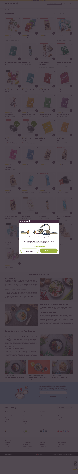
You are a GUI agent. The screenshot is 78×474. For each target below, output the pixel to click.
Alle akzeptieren (48, 250)
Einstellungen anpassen (39, 246)
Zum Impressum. (43, 244)
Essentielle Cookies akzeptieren (29, 251)
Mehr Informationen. (36, 244)
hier (46, 242)
